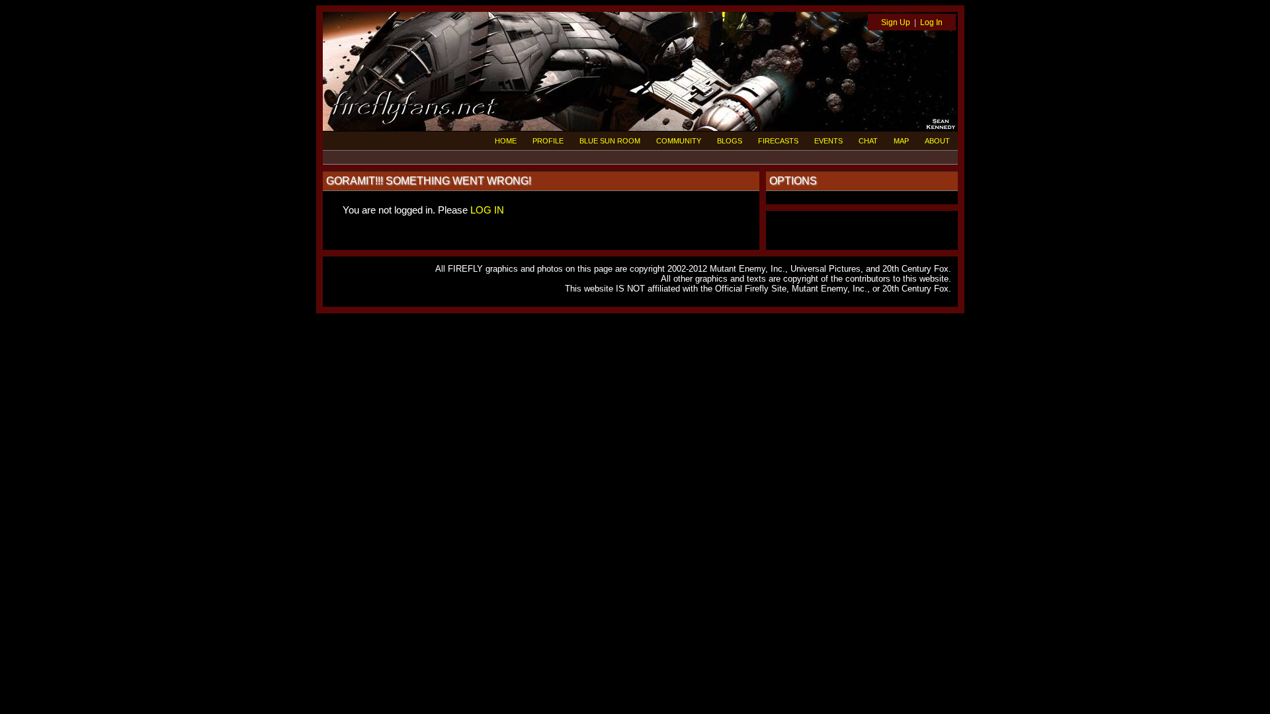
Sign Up (895, 22)
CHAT (868, 141)
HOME (506, 141)
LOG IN (487, 210)
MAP (901, 141)
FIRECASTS (778, 141)
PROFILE (548, 141)
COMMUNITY (678, 141)
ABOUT (937, 141)
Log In (931, 22)
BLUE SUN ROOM (609, 141)
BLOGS (729, 141)
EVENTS (828, 141)
